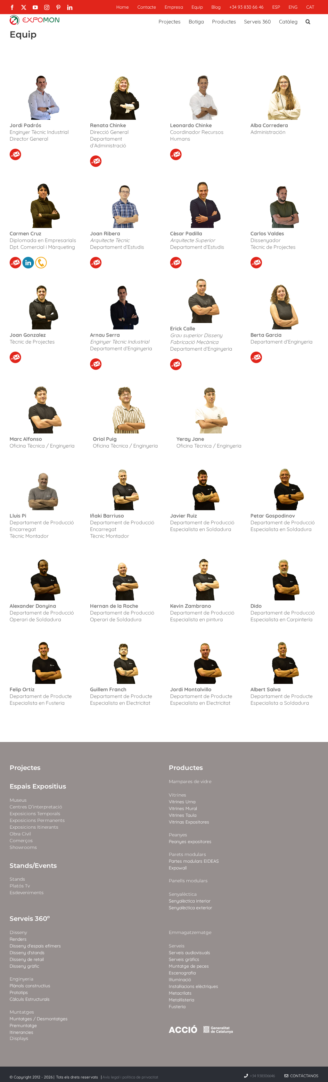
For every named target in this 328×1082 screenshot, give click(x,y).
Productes (186, 768)
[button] (308, 20)
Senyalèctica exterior (190, 908)
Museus (18, 800)
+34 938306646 (263, 1075)
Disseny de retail (27, 959)
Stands (17, 879)
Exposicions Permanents (37, 820)
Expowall (178, 868)
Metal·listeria (181, 1000)
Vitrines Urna (182, 802)
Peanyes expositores (190, 842)
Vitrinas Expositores (189, 822)
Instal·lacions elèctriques (193, 986)
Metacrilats (180, 993)
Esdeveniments (27, 893)
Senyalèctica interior (189, 901)
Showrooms (23, 847)
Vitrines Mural (183, 808)
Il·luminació (180, 980)
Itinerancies (21, 1032)
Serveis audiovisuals (189, 953)
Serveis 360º (30, 918)
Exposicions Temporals (35, 814)
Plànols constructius (30, 986)
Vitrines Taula (182, 815)
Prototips (19, 992)
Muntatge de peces (189, 966)
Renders (18, 939)
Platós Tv (20, 886)
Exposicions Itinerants (34, 827)
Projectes (25, 768)
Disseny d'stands (27, 953)
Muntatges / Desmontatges (39, 1019)
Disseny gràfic (24, 966)
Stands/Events (33, 865)
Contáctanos (303, 1075)
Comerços (21, 841)
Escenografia (182, 973)
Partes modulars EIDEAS (194, 861)
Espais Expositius (38, 786)
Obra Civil (20, 834)
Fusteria (177, 1007)
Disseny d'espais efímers (35, 946)
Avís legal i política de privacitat (130, 1077)
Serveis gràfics (184, 959)
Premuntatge (23, 1026)
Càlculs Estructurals (30, 999)
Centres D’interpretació (36, 807)
